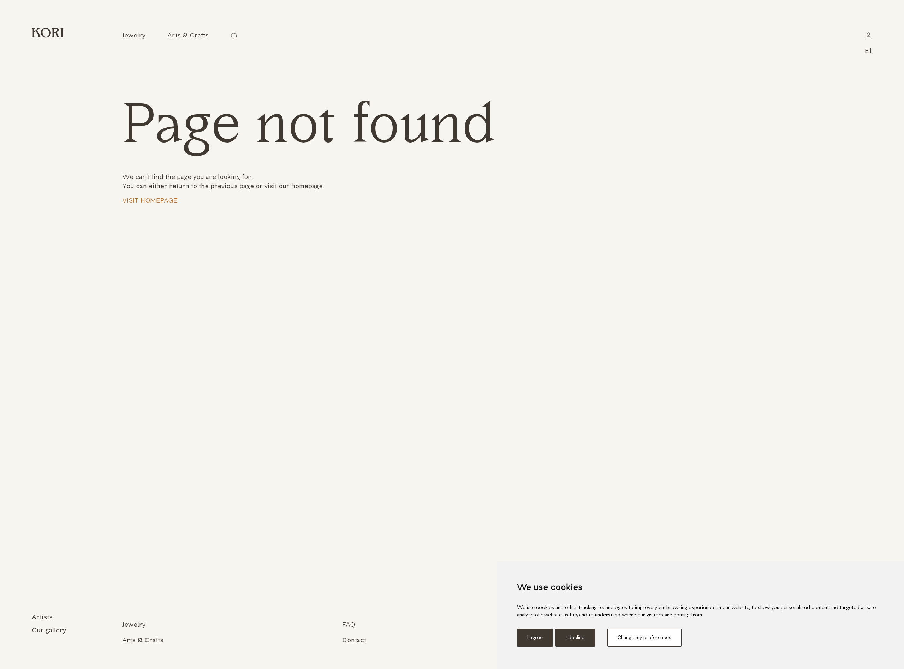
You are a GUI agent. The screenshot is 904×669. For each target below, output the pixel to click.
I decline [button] (575, 637)
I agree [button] (535, 637)
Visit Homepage (150, 201)
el (868, 51)
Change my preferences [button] (644, 637)
